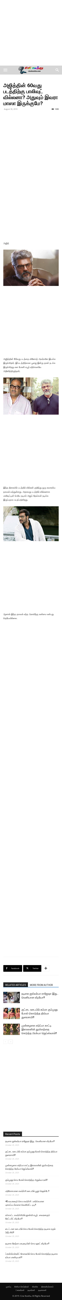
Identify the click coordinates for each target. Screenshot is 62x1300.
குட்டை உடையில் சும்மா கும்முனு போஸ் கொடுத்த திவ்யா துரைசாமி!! (39, 1013)
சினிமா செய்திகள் (21, 1286)
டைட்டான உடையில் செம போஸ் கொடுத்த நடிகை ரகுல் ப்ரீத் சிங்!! (30, 1231)
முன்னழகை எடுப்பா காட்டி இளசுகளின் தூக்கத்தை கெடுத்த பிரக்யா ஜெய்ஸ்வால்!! (39, 1029)
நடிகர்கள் (31, 1290)
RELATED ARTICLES (15, 985)
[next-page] (11, 1042)
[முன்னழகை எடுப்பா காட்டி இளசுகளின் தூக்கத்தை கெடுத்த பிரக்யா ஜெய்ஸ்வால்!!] (11, 1029)
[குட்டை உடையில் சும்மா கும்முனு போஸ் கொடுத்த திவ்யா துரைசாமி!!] (11, 1013)
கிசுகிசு (35, 1286)
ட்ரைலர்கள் (20, 1290)
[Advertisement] (31, 33)
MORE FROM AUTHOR (41, 985)
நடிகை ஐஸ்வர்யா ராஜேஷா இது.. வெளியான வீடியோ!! (30, 1141)
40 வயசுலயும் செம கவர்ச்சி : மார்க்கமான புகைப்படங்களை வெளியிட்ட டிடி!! (24, 1203)
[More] (45, 968)
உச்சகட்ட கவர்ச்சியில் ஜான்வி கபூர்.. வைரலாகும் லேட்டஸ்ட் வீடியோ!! (27, 1217)
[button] (5, 70)
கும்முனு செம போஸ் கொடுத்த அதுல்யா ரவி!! (26, 1180)
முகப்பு (8, 1286)
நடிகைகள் (42, 1290)
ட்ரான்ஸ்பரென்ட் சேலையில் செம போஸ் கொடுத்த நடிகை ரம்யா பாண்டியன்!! (31, 1256)
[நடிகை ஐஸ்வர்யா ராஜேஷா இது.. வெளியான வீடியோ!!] (11, 997)
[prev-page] (5, 1042)
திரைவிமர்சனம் (47, 1286)
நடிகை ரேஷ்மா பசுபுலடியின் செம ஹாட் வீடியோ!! (27, 1243)
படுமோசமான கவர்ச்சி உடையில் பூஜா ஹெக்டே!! (27, 1191)
